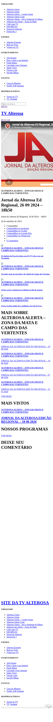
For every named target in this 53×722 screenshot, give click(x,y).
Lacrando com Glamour (17, 65)
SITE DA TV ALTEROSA (25, 602)
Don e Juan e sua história (17, 60)
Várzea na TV (13, 47)
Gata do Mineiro (14, 83)
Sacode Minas (13, 73)
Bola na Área (12, 45)
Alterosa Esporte (14, 42)
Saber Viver (12, 68)
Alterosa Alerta (13, 12)
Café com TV (12, 24)
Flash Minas (12, 63)
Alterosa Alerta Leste (16, 17)
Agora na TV (12, 96)
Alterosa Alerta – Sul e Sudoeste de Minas (25, 19)
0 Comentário (12, 241)
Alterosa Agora (13, 9)
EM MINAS (12, 26)
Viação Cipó (12, 70)
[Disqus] (26, 489)
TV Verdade (12, 99)
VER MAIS (6, 396)
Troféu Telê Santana (15, 86)
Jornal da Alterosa (14, 29)
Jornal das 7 (12, 31)
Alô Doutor (11, 58)
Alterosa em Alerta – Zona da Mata (22, 22)
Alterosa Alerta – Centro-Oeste (20, 14)
